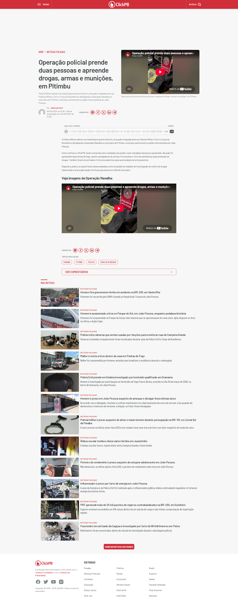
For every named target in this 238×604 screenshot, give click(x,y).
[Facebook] (38, 582)
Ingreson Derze (57, 108)
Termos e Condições (44, 572)
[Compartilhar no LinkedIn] (109, 112)
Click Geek (121, 595)
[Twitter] (45, 582)
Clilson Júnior (90, 590)
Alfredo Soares (123, 584)
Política (120, 568)
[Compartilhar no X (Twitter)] (103, 112)
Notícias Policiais (56, 51)
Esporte (153, 573)
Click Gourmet (155, 590)
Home (41, 51)
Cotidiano (88, 579)
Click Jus (88, 595)
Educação (88, 584)
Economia (121, 579)
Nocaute (153, 595)
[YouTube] (53, 582)
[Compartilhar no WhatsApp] (92, 112)
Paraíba (87, 568)
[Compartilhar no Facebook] (98, 112)
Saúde (152, 579)
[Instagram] (61, 582)
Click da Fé (121, 590)
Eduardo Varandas (157, 584)
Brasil (151, 568)
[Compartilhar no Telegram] (114, 112)
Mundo (120, 573)
